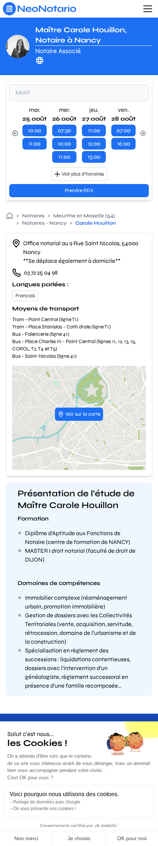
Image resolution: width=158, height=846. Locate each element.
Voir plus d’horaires (83, 174)
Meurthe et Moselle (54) (84, 216)
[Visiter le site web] (39, 60)
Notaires (33, 216)
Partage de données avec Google (46, 802)
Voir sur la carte (82, 414)
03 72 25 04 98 (41, 272)
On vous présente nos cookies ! (44, 808)
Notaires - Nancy (44, 223)
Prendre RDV (79, 190)
